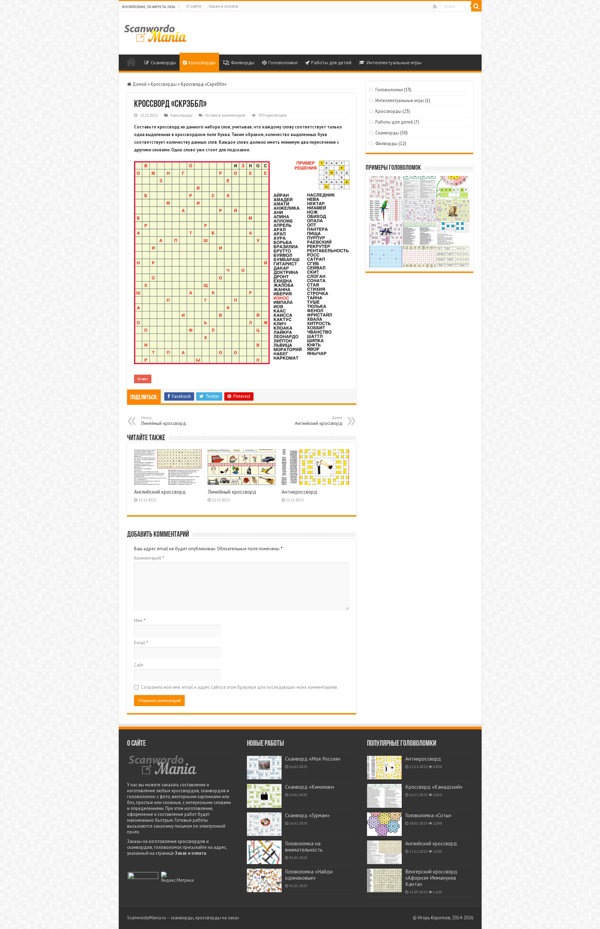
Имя (139, 620)
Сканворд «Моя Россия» (312, 758)
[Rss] (435, 6)
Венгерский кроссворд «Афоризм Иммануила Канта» (431, 877)
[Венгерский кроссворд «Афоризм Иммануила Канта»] (384, 880)
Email (141, 643)
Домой (131, 62)
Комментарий (149, 558)
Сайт (138, 665)
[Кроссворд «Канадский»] (384, 795)
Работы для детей (331, 62)
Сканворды (163, 62)
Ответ (143, 379)
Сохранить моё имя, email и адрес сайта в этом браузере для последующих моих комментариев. (239, 687)
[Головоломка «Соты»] (384, 824)
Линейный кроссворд (163, 420)
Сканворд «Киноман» (309, 787)
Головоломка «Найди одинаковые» (309, 874)
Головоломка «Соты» (428, 815)
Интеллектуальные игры (394, 62)
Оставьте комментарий (225, 115)
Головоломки (283, 62)
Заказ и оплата (223, 6)
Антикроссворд (299, 491)
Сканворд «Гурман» (307, 815)
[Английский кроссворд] (384, 852)
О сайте (193, 6)
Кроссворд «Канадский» (433, 787)
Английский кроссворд (318, 420)
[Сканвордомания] (155, 32)
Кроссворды (202, 62)
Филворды (243, 62)
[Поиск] (476, 6)
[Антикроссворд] (384, 767)
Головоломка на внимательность (304, 846)
